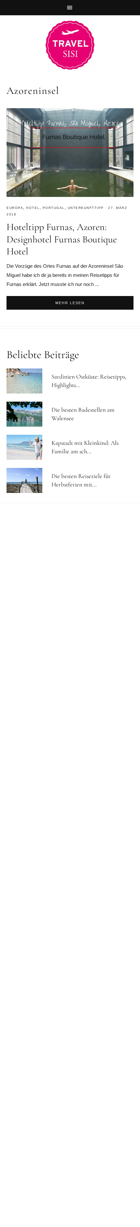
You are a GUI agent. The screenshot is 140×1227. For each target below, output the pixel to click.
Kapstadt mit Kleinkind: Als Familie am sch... (85, 447)
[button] (70, 7)
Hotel (33, 208)
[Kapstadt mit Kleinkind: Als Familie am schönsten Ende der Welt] (27, 447)
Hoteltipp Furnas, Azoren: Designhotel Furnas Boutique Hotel (62, 239)
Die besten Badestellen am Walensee (83, 414)
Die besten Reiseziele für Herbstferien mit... (81, 480)
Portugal (54, 208)
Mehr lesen (70, 303)
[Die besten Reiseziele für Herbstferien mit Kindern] (27, 480)
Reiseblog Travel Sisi (70, 45)
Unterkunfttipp (86, 208)
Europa (15, 208)
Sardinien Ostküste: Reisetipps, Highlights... (88, 381)
